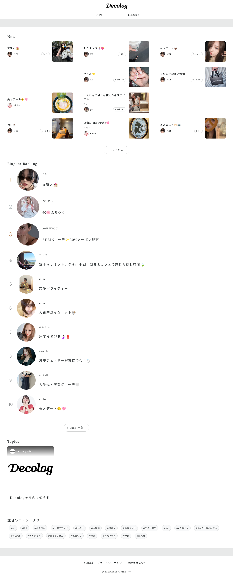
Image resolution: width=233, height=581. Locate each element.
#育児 (92, 535)
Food (45, 130)
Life (45, 54)
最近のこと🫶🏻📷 (170, 125)
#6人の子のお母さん (206, 528)
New (99, 14)
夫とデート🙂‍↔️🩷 (17, 99)
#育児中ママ (109, 535)
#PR (24, 528)
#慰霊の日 (76, 535)
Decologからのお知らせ (30, 497)
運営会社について (138, 562)
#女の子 (79, 528)
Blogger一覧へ (76, 427)
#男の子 (111, 528)
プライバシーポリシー (111, 562)
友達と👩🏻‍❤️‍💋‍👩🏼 (13, 48)
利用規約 (89, 562)
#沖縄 (126, 535)
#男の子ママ (129, 528)
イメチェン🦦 (168, 48)
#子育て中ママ (60, 528)
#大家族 (95, 528)
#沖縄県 (140, 535)
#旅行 (87, 127)
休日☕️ (11, 125)
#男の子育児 (149, 528)
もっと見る (116, 149)
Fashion (119, 79)
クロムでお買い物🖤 (173, 73)
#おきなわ (39, 528)
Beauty (197, 54)
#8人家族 (16, 535)
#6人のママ (182, 528)
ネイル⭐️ (90, 73)
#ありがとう (34, 535)
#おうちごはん (55, 535)
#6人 (166, 528)
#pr (86, 104)
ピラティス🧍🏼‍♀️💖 (94, 48)
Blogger (133, 14)
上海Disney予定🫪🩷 (97, 122)
